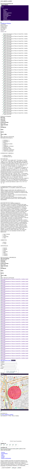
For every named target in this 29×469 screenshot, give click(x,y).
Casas (2, 454)
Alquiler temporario (7, 12)
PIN (1, 365)
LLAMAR (5, 9)
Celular (2, 367)
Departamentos (4, 453)
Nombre (2, 362)
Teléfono (2, 364)
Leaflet (16, 408)
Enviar (2, 374)
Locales (2, 457)
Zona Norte (5, 16)
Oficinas (3, 455)
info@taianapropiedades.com (7, 3)
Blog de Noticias (6, 20)
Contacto (5, 18)
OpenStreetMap (21, 408)
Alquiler (5, 11)
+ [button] (2, 378)
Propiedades (5, 14)
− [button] (2, 380)
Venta (4, 10)
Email (2, 368)
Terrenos (3, 452)
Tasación (5, 17)
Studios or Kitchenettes (6, 458)
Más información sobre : (8, 360)
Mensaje (2, 373)
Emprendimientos (7, 15)
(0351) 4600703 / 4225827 (7, 414)
